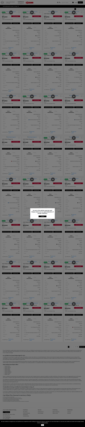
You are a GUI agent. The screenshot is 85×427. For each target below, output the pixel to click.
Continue (42, 216)
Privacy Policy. (45, 422)
